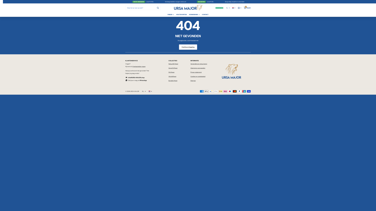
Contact (205, 14)
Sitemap (193, 81)
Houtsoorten (181, 14)
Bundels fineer (173, 81)
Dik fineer (171, 72)
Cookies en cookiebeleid (197, 76)
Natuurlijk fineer (173, 64)
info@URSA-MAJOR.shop (136, 77)
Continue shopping (188, 47)
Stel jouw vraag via (137, 80)
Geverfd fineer (173, 68)
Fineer (170, 14)
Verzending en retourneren (198, 64)
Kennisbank (193, 14)
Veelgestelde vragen (139, 66)
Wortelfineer (172, 76)
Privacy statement (196, 72)
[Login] (239, 8)
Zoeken (158, 8)
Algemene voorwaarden (197, 68)
